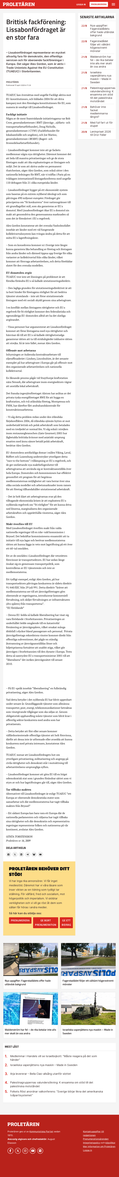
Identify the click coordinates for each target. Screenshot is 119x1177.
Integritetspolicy (91, 1142)
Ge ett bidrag (66, 922)
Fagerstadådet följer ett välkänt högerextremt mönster (100, 46)
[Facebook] (8, 854)
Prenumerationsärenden (96, 1139)
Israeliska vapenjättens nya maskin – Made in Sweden (100, 77)
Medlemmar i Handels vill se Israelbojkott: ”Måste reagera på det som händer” (53, 1057)
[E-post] (40, 854)
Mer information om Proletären (99, 1146)
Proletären (12, 82)
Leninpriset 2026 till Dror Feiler (100, 133)
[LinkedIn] (21, 854)
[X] (14, 854)
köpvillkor (110, 1142)
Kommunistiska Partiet (41, 1131)
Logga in (81, 4)
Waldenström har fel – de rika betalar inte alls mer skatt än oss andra (101, 61)
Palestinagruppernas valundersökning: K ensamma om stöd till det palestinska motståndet (102, 94)
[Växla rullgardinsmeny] (113, 4)
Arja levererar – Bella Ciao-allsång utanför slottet (40, 1073)
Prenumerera (99, 4)
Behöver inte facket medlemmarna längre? (99, 111)
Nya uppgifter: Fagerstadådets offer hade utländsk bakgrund (102, 30)
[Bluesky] (34, 854)
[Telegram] (27, 854)
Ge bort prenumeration (45, 922)
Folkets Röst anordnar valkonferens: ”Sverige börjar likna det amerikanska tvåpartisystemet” (56, 1093)
